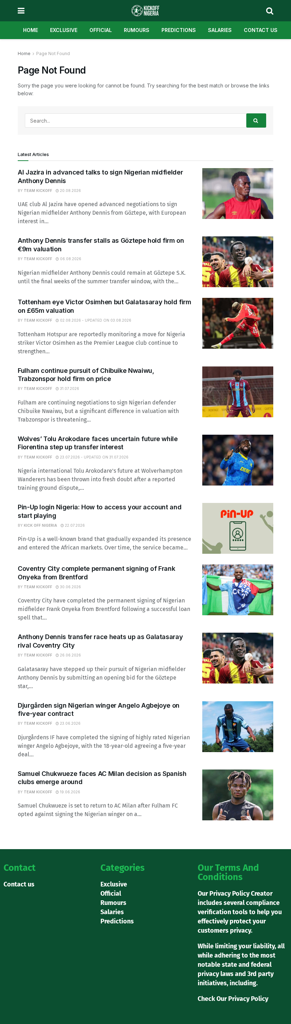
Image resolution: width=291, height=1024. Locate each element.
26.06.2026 (70, 655)
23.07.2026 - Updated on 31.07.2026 (93, 457)
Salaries (220, 30)
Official (100, 30)
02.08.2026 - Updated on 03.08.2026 (95, 320)
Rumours (136, 30)
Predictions (178, 30)
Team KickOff (38, 190)
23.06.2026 (70, 723)
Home (30, 30)
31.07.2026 (69, 388)
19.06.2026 (69, 792)
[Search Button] (256, 120)
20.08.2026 (70, 190)
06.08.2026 (70, 259)
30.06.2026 (70, 587)
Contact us (261, 30)
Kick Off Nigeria (40, 525)
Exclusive (63, 30)
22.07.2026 (74, 525)
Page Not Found (53, 53)
